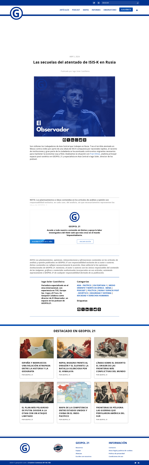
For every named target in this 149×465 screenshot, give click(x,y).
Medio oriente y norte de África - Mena (96, 286)
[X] (68, 140)
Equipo (78, 450)
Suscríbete (126, 9)
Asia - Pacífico (84, 285)
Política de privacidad (117, 453)
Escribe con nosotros (83, 456)
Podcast (76, 10)
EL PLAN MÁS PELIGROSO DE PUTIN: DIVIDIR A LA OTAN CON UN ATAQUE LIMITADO (35, 411)
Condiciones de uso (116, 456)
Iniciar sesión (85, 241)
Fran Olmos (95, 154)
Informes (96, 10)
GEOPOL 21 (29, 375)
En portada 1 (100, 285)
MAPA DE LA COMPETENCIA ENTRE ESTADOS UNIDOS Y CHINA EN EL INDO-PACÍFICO (73, 411)
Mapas (86, 10)
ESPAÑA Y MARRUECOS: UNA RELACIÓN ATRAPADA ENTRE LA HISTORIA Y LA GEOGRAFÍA (36, 367)
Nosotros (79, 448)
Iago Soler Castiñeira (81, 71)
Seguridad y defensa (100, 293)
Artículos (64, 10)
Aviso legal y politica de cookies (120, 450)
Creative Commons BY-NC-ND (39, 463)
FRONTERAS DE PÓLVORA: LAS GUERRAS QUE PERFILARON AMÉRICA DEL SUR (110, 411)
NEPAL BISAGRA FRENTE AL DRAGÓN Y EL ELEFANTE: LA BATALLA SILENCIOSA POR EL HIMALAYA (73, 367)
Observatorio (109, 10)
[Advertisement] (74, 37)
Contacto (112, 448)
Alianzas (79, 453)
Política (92, 290)
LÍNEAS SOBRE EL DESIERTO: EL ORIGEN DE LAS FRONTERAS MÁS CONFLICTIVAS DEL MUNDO (111, 367)
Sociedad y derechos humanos (93, 295)
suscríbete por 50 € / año (42, 241)
